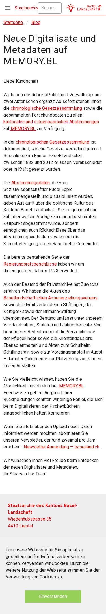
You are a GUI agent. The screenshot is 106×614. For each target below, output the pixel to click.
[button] (70, 8)
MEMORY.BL (23, 128)
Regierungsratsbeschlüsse (30, 264)
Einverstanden (53, 596)
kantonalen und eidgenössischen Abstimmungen (51, 121)
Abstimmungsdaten (30, 182)
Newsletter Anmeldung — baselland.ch (61, 446)
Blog (35, 22)
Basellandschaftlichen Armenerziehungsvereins (50, 298)
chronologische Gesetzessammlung (46, 108)
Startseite (13, 22)
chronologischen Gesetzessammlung (52, 142)
